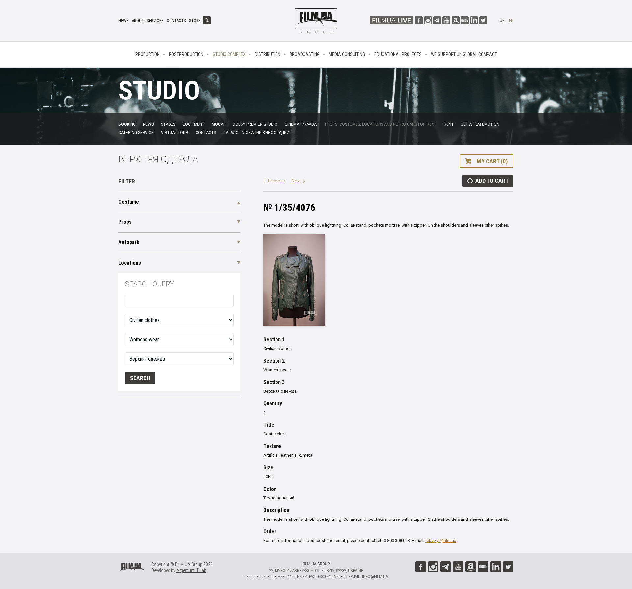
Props (125, 222)
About (138, 20)
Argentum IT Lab (191, 570)
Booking (127, 124)
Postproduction (186, 54)
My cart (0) (492, 161)
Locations (129, 263)
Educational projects (398, 54)
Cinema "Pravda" (301, 124)
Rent (449, 124)
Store (194, 20)
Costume (128, 202)
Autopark (128, 242)
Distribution (267, 54)
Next (296, 181)
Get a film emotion (480, 124)
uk (502, 20)
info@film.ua (375, 576)
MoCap (218, 124)
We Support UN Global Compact (464, 54)
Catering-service (136, 132)
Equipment (193, 124)
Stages (168, 124)
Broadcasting (305, 54)
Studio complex (229, 54)
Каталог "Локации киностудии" (257, 132)
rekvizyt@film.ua (440, 540)
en (511, 20)
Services (155, 20)
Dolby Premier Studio (255, 124)
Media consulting (347, 54)
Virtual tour (174, 132)
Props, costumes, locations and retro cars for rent (380, 124)
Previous (276, 181)
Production (147, 54)
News (123, 20)
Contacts (176, 20)
